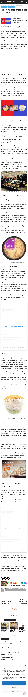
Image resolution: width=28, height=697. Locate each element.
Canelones (9, 588)
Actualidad (3, 627)
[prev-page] (13, 635)
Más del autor (20, 620)
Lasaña (24, 588)
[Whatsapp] (8, 578)
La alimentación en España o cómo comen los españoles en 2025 (14, 631)
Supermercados (11, 6)
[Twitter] (5, 578)
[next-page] (15, 635)
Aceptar (14, 683)
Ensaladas (20, 588)
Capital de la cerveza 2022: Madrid (10, 652)
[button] (25, 666)
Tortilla (3, 591)
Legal (19, 694)
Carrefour (11, 39)
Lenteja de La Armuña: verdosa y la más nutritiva (7, 601)
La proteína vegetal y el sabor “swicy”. (11, 647)
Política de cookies (12, 694)
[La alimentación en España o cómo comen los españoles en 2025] (14, 625)
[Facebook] (2, 578)
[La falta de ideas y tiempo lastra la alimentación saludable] (5, 625)
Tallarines (23, 590)
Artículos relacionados (10, 620)
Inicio (2, 5)
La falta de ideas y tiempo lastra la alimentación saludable (4, 631)
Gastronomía (6, 5)
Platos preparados (9, 590)
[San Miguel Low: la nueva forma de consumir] (23, 625)
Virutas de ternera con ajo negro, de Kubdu (12, 642)
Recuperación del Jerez (7, 657)
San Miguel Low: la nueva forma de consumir (22, 630)
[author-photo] (14, 610)
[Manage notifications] (24, 693)
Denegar (14, 687)
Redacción (4, 15)
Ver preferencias (14, 691)
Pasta (3, 590)
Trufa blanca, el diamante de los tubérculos (22, 601)
